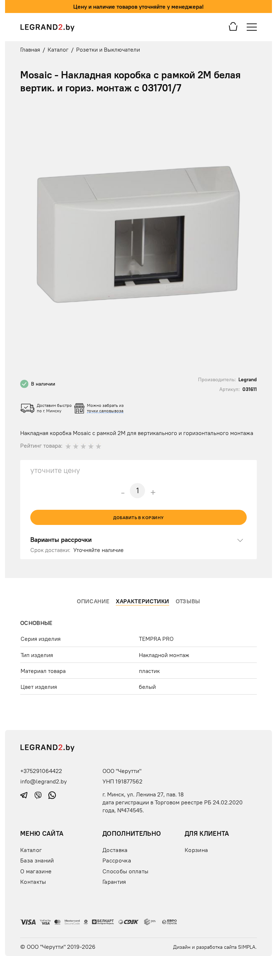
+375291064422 (41, 770)
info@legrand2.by (43, 781)
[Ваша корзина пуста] (233, 26)
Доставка (115, 849)
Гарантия (114, 881)
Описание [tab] (93, 601)
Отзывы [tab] (188, 601)
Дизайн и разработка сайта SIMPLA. (215, 947)
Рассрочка (116, 860)
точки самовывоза (105, 410)
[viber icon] (38, 794)
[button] (250, 111)
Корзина (196, 849)
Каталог (31, 849)
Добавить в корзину (138, 517)
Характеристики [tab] (142, 601)
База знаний (37, 860)
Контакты (33, 881)
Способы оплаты (125, 871)
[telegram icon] (24, 794)
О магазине (36, 871)
